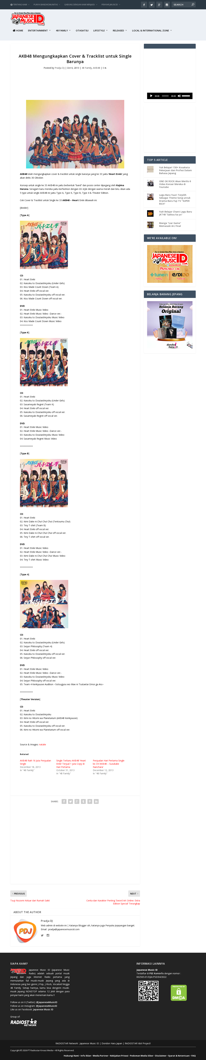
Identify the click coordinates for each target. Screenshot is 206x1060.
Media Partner (100, 1055)
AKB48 (96, 67)
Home (19, 30)
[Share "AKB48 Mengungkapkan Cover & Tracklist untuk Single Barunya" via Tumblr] (83, 801)
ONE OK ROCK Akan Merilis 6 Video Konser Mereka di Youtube (175, 184)
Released (118, 30)
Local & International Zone (150, 30)
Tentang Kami (20, 4)
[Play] (151, 95)
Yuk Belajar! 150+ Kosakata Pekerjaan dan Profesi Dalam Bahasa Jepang (175, 170)
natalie (42, 744)
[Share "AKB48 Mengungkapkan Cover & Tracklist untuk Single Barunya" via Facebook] (64, 801)
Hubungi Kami (71, 1055)
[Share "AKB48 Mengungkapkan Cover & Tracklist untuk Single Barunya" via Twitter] (70, 801)
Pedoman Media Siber (141, 1055)
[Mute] (179, 95)
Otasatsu (82, 30)
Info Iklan (86, 1055)
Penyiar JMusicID (110, 4)
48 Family (62, 30)
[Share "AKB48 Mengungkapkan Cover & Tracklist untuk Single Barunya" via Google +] (77, 801)
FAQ (193, 1055)
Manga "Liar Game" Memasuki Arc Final (170, 224)
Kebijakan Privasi (119, 1055)
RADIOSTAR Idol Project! (138, 1043)
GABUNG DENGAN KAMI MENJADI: (79, 4)
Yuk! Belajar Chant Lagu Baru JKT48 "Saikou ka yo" (175, 213)
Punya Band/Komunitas (46, 4)
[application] (169, 96)
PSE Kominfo (156, 973)
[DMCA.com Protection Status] (179, 1000)
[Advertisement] (137, 19)
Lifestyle (99, 30)
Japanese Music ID (89, 1043)
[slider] (186, 95)
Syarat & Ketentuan (179, 1055)
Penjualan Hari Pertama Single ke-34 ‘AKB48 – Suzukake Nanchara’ (108, 763)
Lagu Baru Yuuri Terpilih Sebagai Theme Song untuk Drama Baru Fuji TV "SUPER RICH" (174, 199)
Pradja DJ (60, 67)
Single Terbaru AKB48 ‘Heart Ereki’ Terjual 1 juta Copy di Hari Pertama (71, 763)
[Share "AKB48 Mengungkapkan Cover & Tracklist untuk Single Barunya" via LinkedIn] (96, 801)
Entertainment (38, 30)
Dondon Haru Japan (112, 1043)
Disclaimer (160, 1055)
